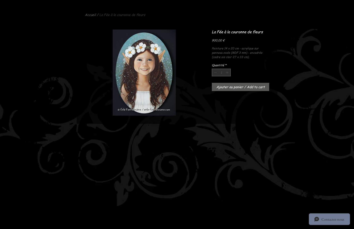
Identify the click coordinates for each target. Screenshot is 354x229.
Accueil (90, 15)
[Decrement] (215, 72)
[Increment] (227, 72)
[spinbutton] (221, 72)
